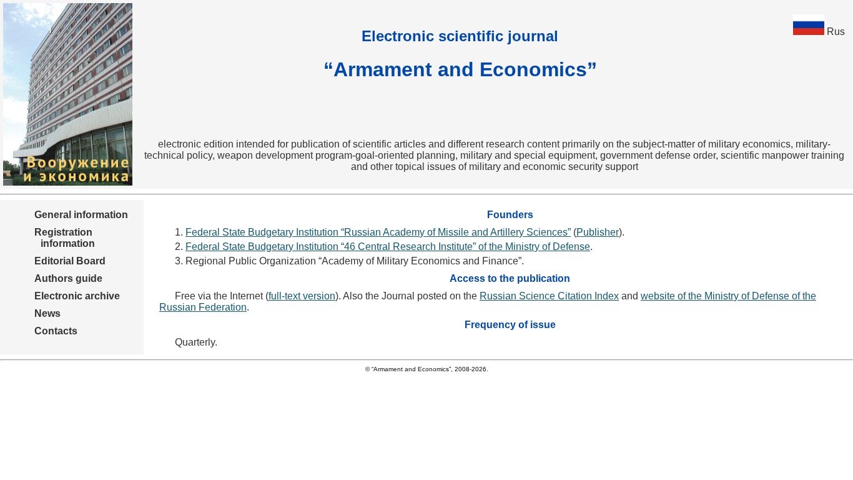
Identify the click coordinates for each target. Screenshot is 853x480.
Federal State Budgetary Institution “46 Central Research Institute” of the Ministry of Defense (387, 246)
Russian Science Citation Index (549, 296)
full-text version (302, 296)
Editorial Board (70, 261)
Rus (835, 31)
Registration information (64, 238)
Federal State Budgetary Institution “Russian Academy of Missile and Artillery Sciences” (378, 232)
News (47, 313)
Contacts (55, 331)
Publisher (597, 232)
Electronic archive (77, 296)
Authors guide (68, 278)
